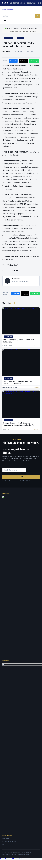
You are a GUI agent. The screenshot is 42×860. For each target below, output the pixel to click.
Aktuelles (8, 38)
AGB (3, 844)
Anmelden (21, 477)
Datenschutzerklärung (9, 841)
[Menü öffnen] (5, 21)
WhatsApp (34, 61)
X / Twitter (23, 61)
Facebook (13, 61)
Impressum (5, 839)
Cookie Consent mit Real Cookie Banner (13, 859)
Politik (20, 38)
